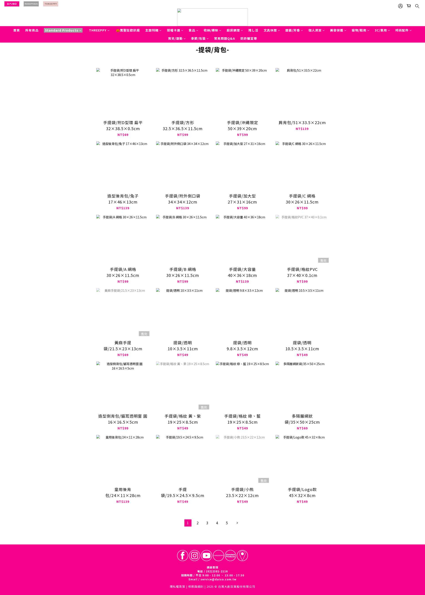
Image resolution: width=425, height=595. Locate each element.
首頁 (16, 30)
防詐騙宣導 (248, 38)
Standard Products (61, 30)
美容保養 (336, 30)
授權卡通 (173, 30)
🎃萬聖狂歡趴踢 (128, 30)
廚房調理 (233, 30)
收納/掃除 (211, 30)
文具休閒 (270, 30)
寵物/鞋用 (359, 30)
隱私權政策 (177, 586)
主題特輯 (151, 30)
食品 (192, 30)
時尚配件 (402, 30)
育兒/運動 (175, 38)
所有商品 (32, 30)
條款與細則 (196, 586)
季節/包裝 (198, 38)
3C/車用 (381, 30)
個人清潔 (315, 30)
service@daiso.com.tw (218, 579)
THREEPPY (97, 30)
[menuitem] (187, 522)
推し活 (253, 30)
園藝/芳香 (292, 30)
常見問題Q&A (224, 38)
